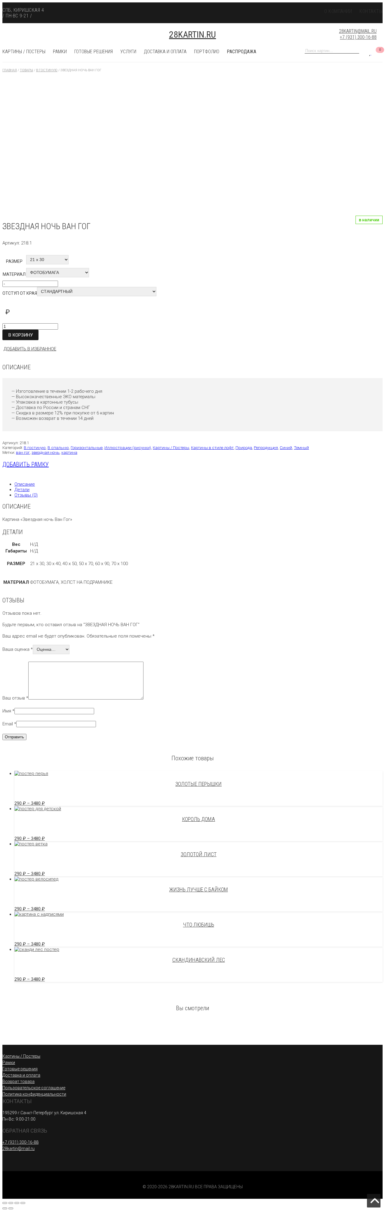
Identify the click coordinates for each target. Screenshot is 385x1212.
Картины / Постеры (23, 51)
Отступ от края (19, 293)
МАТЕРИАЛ (14, 274)
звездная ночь (46, 452)
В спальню (58, 447)
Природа (244, 447)
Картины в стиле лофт (212, 447)
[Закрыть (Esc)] (4, 1203)
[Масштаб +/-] (22, 1203)
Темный (301, 447)
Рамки (60, 51)
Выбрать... (192, 1210)
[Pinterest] (340, 18)
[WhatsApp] (371, 18)
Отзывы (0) (26, 495)
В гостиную (35, 447)
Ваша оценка (17, 649)
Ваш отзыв (15, 698)
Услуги (128, 51)
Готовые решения (20, 1068)
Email (9, 724)
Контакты (371, 11)
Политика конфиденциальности (34, 1094)
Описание (24, 484)
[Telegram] (361, 18)
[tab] (198, 484)
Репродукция (266, 447)
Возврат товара (18, 1081)
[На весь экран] (16, 1203)
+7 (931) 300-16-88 (358, 37)
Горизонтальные (87, 447)
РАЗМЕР (14, 261)
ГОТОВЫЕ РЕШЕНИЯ (93, 51)
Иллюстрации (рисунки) (127, 447)
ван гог (23, 452)
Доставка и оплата (165, 51)
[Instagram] (329, 18)
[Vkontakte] (350, 18)
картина (69, 452)
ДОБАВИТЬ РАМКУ (25, 464)
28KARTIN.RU (192, 34)
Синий (286, 447)
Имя (8, 711)
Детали (21, 489)
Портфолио (206, 51)
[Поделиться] (10, 1203)
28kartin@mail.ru (358, 31)
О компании (338, 11)
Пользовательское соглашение (33, 1087)
